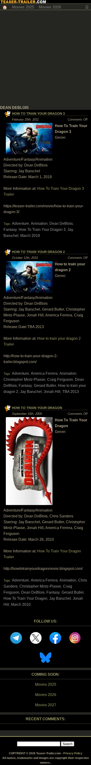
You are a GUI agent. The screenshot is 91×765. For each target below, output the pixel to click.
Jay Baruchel (31, 392)
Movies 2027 (45, 705)
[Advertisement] (45, 57)
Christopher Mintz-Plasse (24, 379)
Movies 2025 (23, 7)
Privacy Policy (72, 753)
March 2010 (21, 604)
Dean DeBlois (61, 223)
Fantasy (10, 230)
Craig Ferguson (60, 379)
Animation (39, 223)
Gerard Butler (45, 386)
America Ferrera (44, 373)
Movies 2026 (50, 7)
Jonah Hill (52, 392)
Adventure (20, 223)
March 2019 (30, 236)
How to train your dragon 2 (38, 252)
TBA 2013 (70, 392)
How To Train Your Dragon (37, 408)
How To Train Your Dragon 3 (38, 113)
